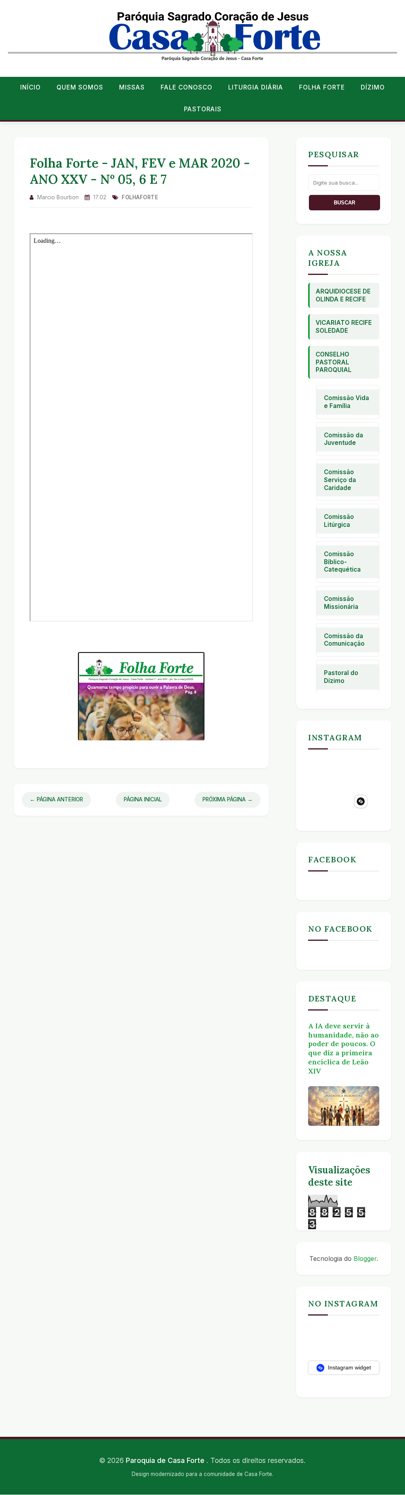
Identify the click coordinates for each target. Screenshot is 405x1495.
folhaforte (140, 197)
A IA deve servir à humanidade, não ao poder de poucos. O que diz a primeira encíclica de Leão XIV (343, 1048)
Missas (132, 87)
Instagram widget (348, 1367)
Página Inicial (143, 799)
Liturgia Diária (255, 87)
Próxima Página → (227, 799)
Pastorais (202, 109)
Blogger (365, 1258)
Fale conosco (186, 87)
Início (30, 87)
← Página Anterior (56, 799)
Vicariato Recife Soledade (344, 326)
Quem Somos (80, 87)
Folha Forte (322, 87)
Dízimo (373, 87)
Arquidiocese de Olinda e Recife (343, 295)
